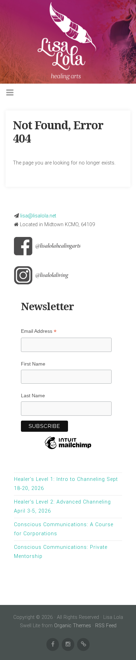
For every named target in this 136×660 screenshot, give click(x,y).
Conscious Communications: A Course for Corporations (63, 529)
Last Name (33, 395)
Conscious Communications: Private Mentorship (60, 551)
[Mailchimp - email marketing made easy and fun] (68, 451)
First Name (33, 364)
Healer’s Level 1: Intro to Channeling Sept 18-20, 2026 (66, 483)
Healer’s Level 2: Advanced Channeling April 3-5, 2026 (62, 506)
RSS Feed (105, 626)
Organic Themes (72, 626)
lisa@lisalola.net (38, 216)
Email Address (38, 331)
